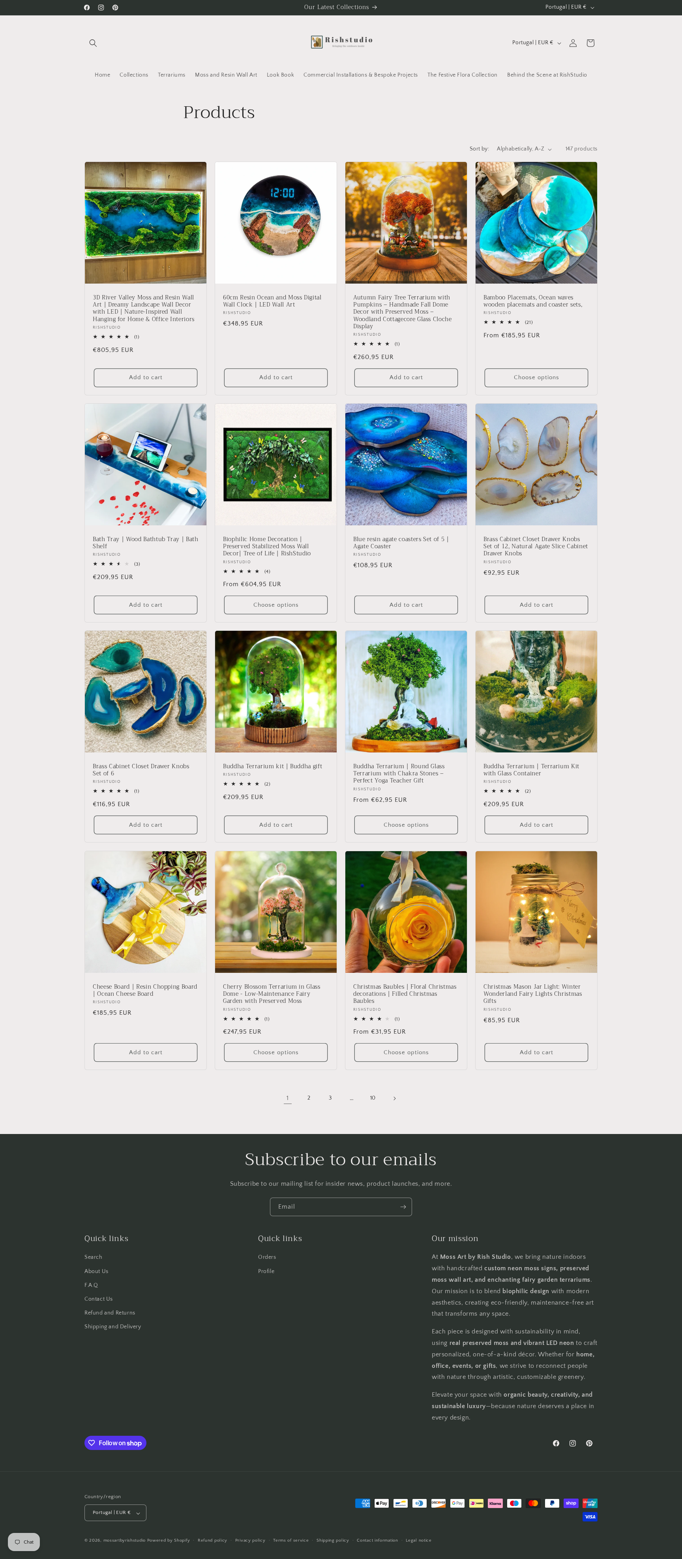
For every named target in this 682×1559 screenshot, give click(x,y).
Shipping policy (333, 1540)
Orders (267, 1257)
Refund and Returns (109, 1313)
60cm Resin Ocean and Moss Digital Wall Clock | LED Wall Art (272, 301)
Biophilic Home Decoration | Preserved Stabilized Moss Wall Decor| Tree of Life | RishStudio (267, 547)
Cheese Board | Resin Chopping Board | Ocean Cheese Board (145, 991)
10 (373, 1098)
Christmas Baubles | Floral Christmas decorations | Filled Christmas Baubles (405, 994)
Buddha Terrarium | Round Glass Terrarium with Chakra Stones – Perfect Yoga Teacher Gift (399, 774)
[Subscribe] (403, 1207)
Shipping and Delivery (112, 1327)
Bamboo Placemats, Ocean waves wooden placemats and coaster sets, (532, 301)
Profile (266, 1271)
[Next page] (394, 1098)
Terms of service (291, 1540)
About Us (96, 1271)
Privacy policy (250, 1540)
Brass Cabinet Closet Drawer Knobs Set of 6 (141, 770)
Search (93, 1257)
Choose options (536, 377)
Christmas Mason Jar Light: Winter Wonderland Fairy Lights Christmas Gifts (532, 994)
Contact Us (98, 1299)
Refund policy (212, 1540)
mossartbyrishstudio (124, 1540)
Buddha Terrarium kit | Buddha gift (272, 766)
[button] (93, 43)
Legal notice (418, 1540)
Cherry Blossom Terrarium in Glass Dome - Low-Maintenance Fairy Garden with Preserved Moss (271, 994)
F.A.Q (91, 1285)
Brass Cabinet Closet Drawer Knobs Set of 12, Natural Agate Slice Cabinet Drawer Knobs (535, 547)
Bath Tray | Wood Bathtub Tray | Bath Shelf (146, 543)
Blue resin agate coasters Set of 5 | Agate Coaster (401, 543)
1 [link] (288, 1098)
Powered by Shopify (168, 1540)
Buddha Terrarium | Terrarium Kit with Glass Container (531, 770)
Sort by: (479, 149)
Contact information (377, 1540)
